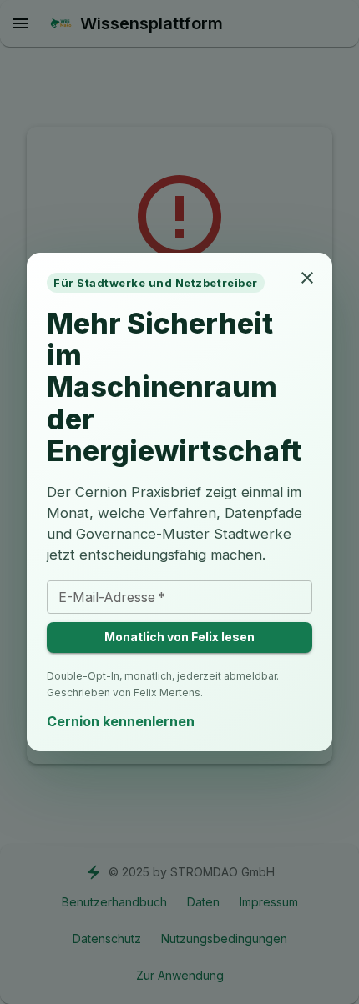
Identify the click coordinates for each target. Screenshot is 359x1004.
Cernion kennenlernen (121, 721)
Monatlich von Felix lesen (179, 637)
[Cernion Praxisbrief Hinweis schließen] (307, 277)
